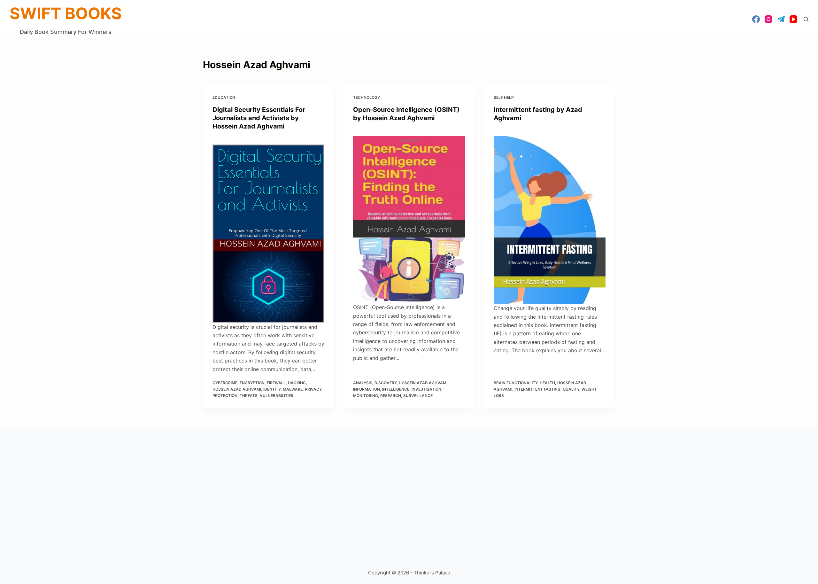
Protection (224, 395)
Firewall (276, 382)
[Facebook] (756, 19)
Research (390, 395)
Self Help (504, 97)
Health (547, 382)
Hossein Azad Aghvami (236, 389)
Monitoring (365, 395)
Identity (272, 389)
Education (223, 97)
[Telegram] (781, 19)
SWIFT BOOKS (66, 13)
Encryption (252, 382)
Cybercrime (224, 382)
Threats (249, 395)
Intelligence (395, 389)
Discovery (385, 382)
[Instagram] (768, 19)
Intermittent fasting (537, 389)
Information (366, 389)
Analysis (362, 382)
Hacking (297, 382)
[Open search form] (806, 19)
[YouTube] (793, 19)
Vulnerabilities (276, 395)
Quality (571, 389)
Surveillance (418, 395)
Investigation (426, 389)
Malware (293, 389)
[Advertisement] (394, 494)
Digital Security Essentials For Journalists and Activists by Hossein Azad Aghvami (258, 118)
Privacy (313, 389)
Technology (366, 97)
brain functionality (515, 382)
